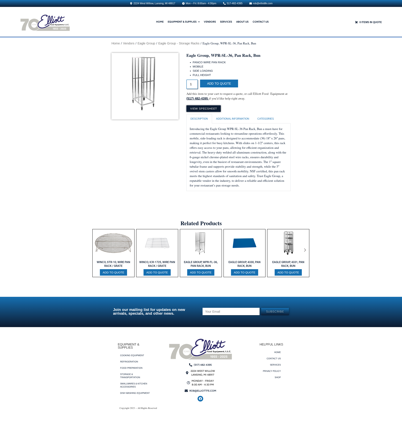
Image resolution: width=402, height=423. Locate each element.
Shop (278, 377)
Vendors (210, 21)
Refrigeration (129, 361)
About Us (242, 21)
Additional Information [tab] (232, 118)
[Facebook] (200, 398)
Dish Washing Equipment (135, 393)
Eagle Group (146, 43)
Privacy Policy (272, 371)
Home (160, 21)
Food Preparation (131, 368)
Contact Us (261, 21)
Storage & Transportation (130, 376)
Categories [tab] (265, 118)
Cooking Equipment (132, 355)
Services (226, 21)
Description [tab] (199, 118)
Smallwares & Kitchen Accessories (133, 385)
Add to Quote (219, 83)
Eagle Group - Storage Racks (178, 43)
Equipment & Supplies (182, 21)
